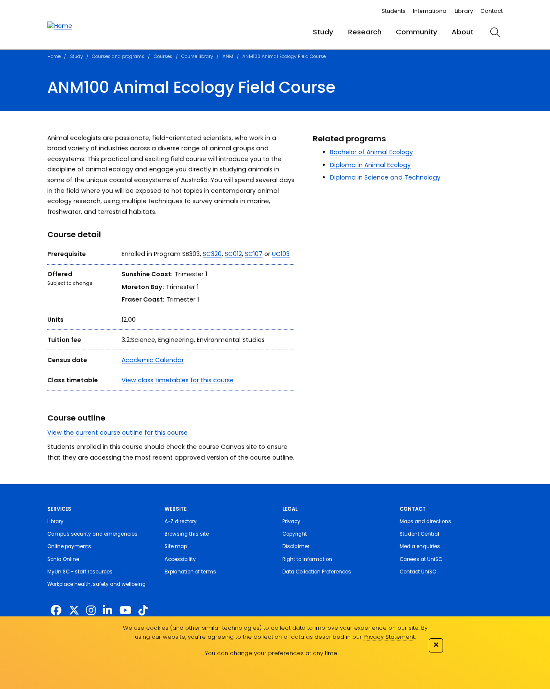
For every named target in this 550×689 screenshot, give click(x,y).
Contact (491, 11)
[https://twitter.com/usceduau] (74, 610)
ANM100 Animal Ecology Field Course (284, 56)
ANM (228, 56)
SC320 (212, 254)
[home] (59, 25)
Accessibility (180, 559)
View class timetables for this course (178, 380)
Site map (176, 546)
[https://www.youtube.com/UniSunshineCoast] (125, 610)
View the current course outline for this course (117, 432)
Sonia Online (63, 559)
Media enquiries (420, 546)
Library (464, 11)
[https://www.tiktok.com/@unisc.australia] (143, 610)
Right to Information (307, 559)
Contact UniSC (418, 571)
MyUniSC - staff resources (80, 571)
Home (54, 56)
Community (416, 32)
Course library (197, 56)
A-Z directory (181, 521)
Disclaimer (295, 546)
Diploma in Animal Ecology (370, 165)
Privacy (291, 521)
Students (394, 11)
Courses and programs (118, 56)
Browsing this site (187, 533)
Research (365, 32)
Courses (163, 56)
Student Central (419, 533)
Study (323, 32)
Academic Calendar (153, 360)
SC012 (233, 254)
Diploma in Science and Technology (385, 177)
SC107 (254, 254)
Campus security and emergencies (92, 533)
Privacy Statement (389, 637)
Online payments (69, 546)
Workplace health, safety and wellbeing (96, 584)
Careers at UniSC (421, 559)
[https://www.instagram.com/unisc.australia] (91, 610)
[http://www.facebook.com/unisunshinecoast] (56, 610)
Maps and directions (425, 521)
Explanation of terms (190, 571)
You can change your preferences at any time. (271, 653)
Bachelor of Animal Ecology (371, 152)
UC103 (281, 254)
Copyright (294, 533)
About (463, 32)
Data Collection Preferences (316, 571)
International (430, 11)
